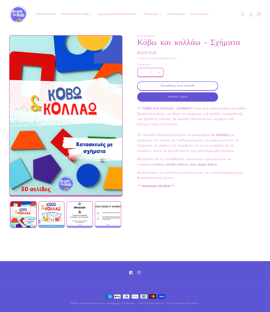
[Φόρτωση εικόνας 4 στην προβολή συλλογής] (108, 214)
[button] (243, 14)
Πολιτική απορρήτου (150, 303)
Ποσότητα (144, 64)
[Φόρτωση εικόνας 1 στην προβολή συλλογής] (23, 214)
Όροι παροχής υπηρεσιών (183, 303)
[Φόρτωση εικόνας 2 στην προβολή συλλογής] (51, 214)
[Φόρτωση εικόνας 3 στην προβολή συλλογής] (79, 214)
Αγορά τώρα (178, 96)
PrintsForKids (88, 303)
